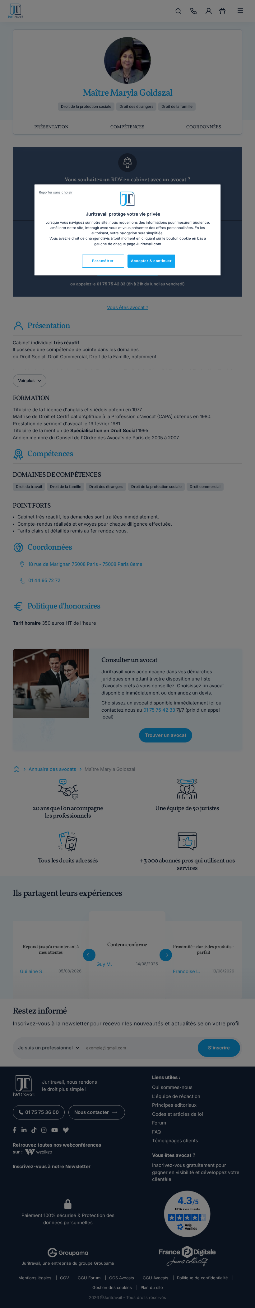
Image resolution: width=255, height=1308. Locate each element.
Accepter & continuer (151, 261)
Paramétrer (103, 261)
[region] (127, 229)
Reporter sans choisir (55, 192)
